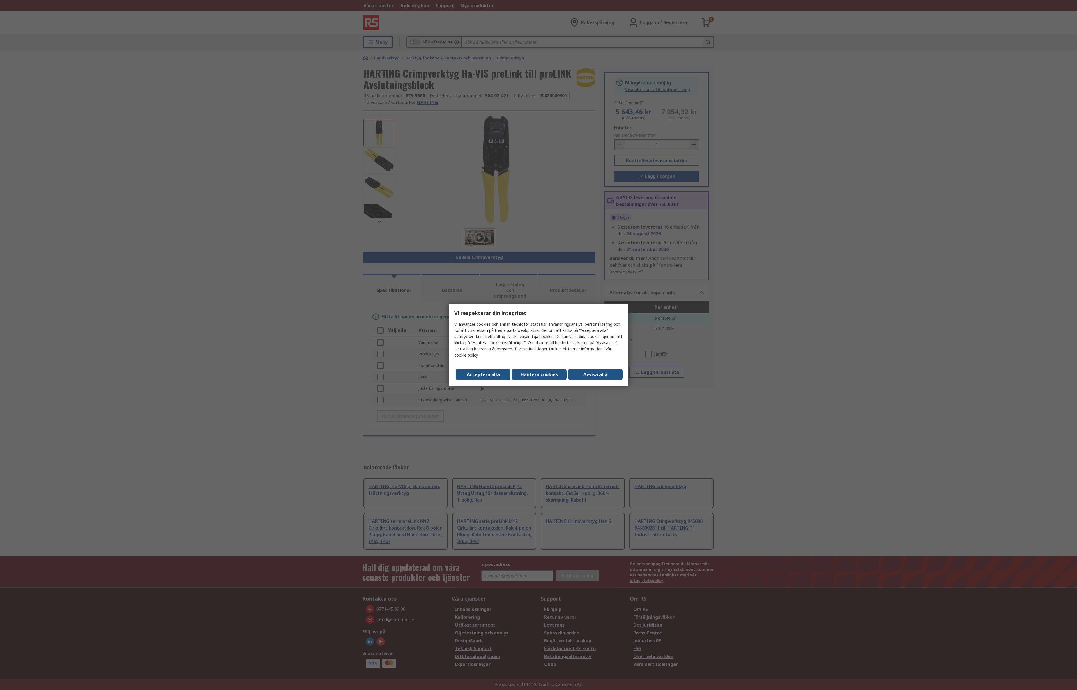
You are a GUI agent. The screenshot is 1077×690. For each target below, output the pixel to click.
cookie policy (466, 355)
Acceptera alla (483, 374)
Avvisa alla (595, 374)
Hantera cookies (539, 374)
